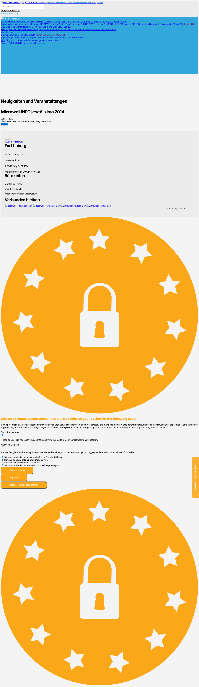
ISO (10, 43)
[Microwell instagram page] (47, 206)
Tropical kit (189, 24)
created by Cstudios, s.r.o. (179, 208)
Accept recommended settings (23, 485)
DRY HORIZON (83, 21)
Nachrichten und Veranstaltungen (27, 40)
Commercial (144, 24)
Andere (5, 43)
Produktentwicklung (23, 37)
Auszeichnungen (75, 37)
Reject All (14, 477)
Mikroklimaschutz (94, 29)
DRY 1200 (71, 21)
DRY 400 (43, 21)
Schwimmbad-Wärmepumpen (15, 24)
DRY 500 (52, 21)
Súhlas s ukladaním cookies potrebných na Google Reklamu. (33, 457)
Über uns (5, 35)
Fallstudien (48, 40)
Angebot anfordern (195, 477)
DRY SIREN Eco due (62, 26)
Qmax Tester (109, 29)
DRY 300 (34, 21)
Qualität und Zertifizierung (54, 37)
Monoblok (35, 24)
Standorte (30, 35)
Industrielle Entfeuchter (75, 29)
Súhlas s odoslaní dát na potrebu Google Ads (26, 460)
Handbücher (7, 32)
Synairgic (123, 21)
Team (22, 35)
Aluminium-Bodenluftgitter (30, 29)
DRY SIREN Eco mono (42, 26)
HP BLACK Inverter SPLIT (126, 24)
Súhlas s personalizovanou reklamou (22, 462)
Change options (17, 470)
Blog (3, 40)
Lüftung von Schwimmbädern (105, 21)
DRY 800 (62, 21)
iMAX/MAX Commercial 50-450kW (167, 24)
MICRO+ (37, 37)
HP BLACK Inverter (71, 24)
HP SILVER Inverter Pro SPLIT (99, 24)
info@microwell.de (13, 171)
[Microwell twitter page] (99, 206)
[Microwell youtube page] (74, 206)
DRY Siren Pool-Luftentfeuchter (16, 26)
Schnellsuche (40, 43)
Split (83, 24)
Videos (57, 40)
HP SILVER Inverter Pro (51, 24)
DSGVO (16, 43)
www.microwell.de (31, 171)
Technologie (7, 37)
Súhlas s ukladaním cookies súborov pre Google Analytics (32, 465)
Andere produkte (9, 29)
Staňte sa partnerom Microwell (50, 35)
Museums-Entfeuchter (53, 29)
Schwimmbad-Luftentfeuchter (15, 21)
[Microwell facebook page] (19, 206)
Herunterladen (27, 43)
